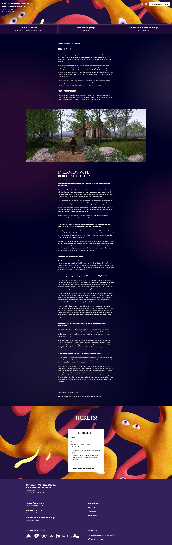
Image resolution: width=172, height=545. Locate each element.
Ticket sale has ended (82, 469)
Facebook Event (97, 539)
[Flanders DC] (65, 536)
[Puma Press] (36, 536)
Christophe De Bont (72, 392)
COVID (91, 507)
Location (93, 503)
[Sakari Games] (58, 536)
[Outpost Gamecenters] (75, 536)
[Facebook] (146, 4)
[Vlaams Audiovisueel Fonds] (51, 536)
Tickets (92, 511)
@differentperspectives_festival (103, 535)
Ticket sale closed (159, 4)
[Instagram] (142, 4)
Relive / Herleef (64, 43)
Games (77, 43)
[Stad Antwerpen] (44, 536)
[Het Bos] (28, 536)
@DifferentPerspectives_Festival (81, 396)
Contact (92, 515)
